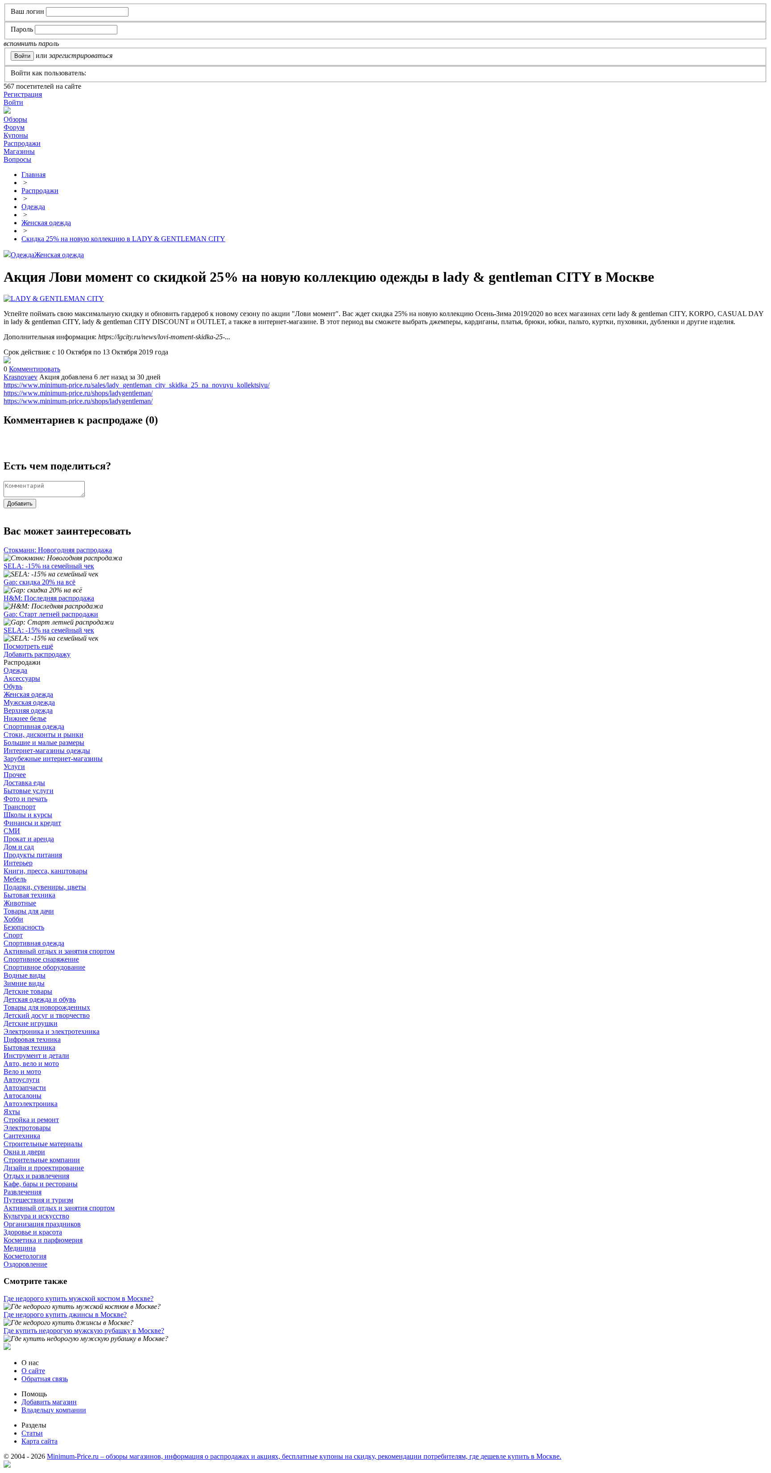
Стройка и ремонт (31, 1119)
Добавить (20, 503)
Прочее (15, 774)
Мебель (15, 879)
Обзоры (15, 119)
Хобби (13, 919)
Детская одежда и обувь (40, 999)
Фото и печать (25, 798)
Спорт (13, 935)
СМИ (12, 831)
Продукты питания (33, 855)
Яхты (12, 1111)
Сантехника (22, 1136)
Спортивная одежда (34, 726)
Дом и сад (19, 847)
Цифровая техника (32, 1039)
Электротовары (27, 1127)
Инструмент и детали (36, 1055)
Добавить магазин (49, 1402)
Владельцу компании (53, 1410)
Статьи (32, 1433)
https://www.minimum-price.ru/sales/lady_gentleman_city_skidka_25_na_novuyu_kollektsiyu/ (136, 385)
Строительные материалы (43, 1144)
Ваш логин (27, 11)
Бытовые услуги (29, 790)
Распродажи (22, 143)
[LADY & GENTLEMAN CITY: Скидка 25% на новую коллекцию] (7, 361)
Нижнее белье (25, 718)
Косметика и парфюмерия (43, 1240)
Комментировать (34, 369)
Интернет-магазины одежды (47, 750)
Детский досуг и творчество (47, 1015)
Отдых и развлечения (36, 1176)
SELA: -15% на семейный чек (49, 566)
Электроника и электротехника (51, 1031)
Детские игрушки (31, 1023)
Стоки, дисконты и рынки (43, 734)
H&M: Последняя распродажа (49, 598)
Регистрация (23, 94)
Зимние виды (24, 983)
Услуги (14, 766)
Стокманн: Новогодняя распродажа (58, 550)
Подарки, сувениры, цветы (45, 887)
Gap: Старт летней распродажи (51, 614)
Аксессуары (22, 678)
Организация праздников (42, 1224)
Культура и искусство (36, 1216)
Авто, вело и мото (31, 1063)
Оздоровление (25, 1264)
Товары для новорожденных (47, 1007)
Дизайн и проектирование (44, 1168)
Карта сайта (39, 1441)
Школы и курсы (28, 815)
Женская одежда (59, 255)
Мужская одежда (29, 702)
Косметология (25, 1256)
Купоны (16, 135)
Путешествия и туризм (38, 1200)
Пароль (22, 29)
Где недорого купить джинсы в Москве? (65, 1314)
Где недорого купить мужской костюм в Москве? (78, 1298)
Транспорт (20, 807)
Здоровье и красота (33, 1232)
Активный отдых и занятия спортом (59, 951)
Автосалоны (22, 1095)
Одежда (22, 255)
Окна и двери (24, 1152)
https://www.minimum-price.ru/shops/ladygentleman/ (78, 393)
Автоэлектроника (31, 1103)
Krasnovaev (20, 377)
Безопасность (24, 927)
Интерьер (18, 863)
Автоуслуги (22, 1079)
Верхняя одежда (28, 710)
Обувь (13, 686)
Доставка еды (24, 782)
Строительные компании (42, 1160)
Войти (13, 102)
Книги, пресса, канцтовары (45, 871)
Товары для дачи (29, 911)
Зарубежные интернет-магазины (53, 758)
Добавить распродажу (37, 654)
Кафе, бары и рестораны (41, 1184)
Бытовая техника (29, 895)
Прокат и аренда (29, 839)
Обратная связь (44, 1378)
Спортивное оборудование (44, 967)
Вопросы (17, 159)
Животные (20, 903)
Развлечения (22, 1192)
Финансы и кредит (32, 823)
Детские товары (28, 991)
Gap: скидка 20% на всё (39, 582)
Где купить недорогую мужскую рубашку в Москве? (84, 1330)
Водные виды (25, 975)
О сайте (33, 1370)
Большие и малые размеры (44, 742)
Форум (14, 127)
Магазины (19, 151)
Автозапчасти (25, 1087)
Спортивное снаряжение (41, 959)
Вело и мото (22, 1071)
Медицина (20, 1248)
